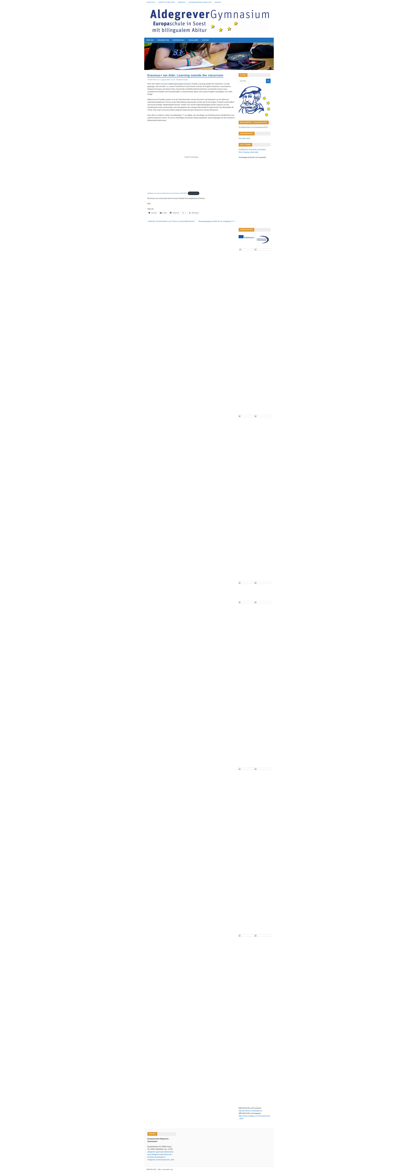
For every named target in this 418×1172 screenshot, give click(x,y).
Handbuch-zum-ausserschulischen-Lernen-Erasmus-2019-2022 (167, 193)
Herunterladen (193, 193)
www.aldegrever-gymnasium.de (159, 1154)
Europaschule (179, 40)
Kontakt (218, 2)
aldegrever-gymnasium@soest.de (160, 1152)
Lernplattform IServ (166, 2)
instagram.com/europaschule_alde (160, 1160)
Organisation (163, 40)
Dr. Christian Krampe (180, 79)
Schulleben (193, 40)
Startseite (151, 2)
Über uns (149, 40)
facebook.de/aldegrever (156, 1157)
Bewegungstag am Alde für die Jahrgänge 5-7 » (217, 221)
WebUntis (181, 2)
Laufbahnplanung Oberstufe (200, 2)
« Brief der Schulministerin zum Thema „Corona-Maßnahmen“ (171, 221)
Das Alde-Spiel (244, 138)
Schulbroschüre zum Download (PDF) (253, 127)
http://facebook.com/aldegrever (250, 1111)
